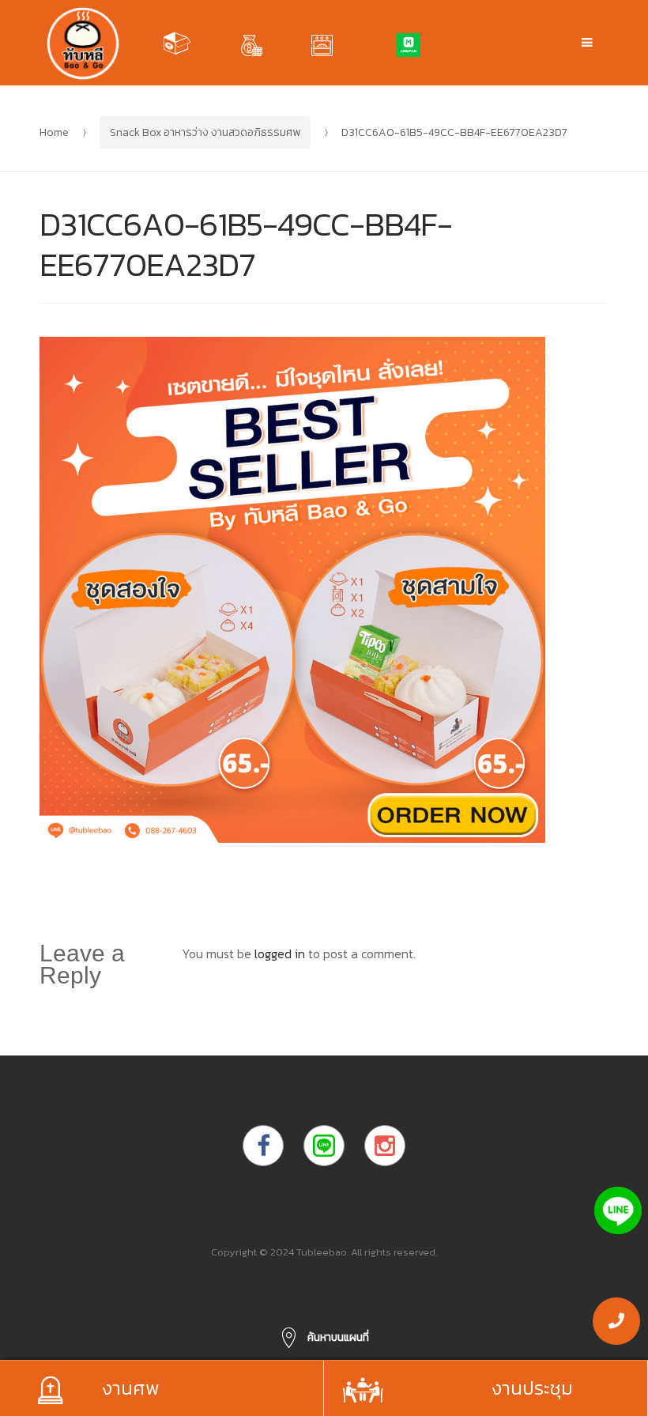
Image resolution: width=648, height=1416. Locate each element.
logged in (279, 953)
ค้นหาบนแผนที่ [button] (337, 1337)
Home (54, 132)
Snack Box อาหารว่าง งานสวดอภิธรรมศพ (205, 132)
